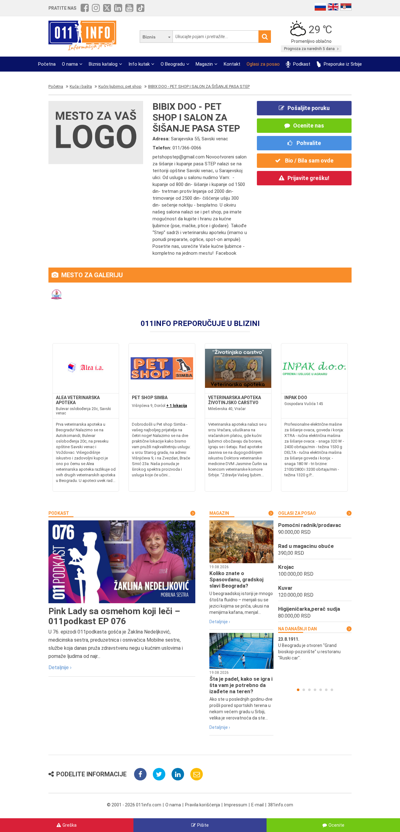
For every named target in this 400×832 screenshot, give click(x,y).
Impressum (235, 804)
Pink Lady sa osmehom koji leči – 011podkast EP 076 (114, 616)
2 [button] (303, 690)
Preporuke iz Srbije (342, 64)
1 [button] (298, 690)
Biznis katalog (103, 64)
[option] (315, 648)
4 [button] (315, 690)
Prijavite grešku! (308, 178)
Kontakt (232, 64)
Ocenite (336, 825)
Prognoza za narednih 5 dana (310, 49)
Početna (47, 64)
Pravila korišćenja (202, 804)
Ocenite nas (308, 125)
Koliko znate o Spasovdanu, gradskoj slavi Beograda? (236, 579)
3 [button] (309, 690)
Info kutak (139, 64)
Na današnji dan (297, 628)
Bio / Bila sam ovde (308, 160)
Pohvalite (308, 143)
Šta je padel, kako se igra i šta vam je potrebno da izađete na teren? (240, 685)
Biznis (149, 36)
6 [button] (326, 690)
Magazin (204, 64)
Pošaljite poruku (309, 108)
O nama (70, 64)
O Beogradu (173, 64)
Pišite (203, 825)
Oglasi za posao (263, 64)
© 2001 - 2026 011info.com (134, 804)
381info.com (280, 804)
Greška (69, 825)
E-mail (257, 804)
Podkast (301, 64)
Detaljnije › (60, 667)
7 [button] (332, 690)
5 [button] (320, 690)
